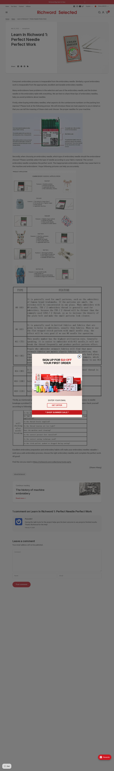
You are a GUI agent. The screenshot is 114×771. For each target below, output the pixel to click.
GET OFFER (57, 405)
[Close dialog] (79, 356)
